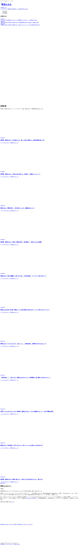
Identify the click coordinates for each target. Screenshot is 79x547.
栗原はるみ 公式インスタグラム (7, 524)
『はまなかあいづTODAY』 (31, 498)
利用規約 (2, 544)
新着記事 (10, 9)
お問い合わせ (25, 9)
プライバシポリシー (9, 544)
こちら (12, 501)
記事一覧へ (2, 483)
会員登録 (14, 9)
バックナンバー (3, 9)
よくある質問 (19, 9)
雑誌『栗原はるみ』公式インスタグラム (24, 524)
